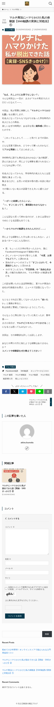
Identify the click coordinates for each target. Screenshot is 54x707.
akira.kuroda (27, 442)
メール (9, 568)
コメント (10, 527)
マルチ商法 (10, 30)
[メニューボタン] (3, 3)
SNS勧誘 (24, 371)
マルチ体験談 (20, 375)
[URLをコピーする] (48, 391)
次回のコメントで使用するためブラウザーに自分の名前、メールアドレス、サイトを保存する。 (28, 588)
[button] (6, 391)
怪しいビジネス (21, 379)
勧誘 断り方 (8, 379)
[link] (27, 448)
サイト (7, 578)
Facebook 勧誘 (12, 371)
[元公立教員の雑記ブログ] (27, 3)
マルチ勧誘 (33, 375)
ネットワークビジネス (40, 371)
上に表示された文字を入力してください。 (22, 600)
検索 (47, 634)
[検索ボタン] (50, 3)
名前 (8, 559)
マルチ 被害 (8, 375)
